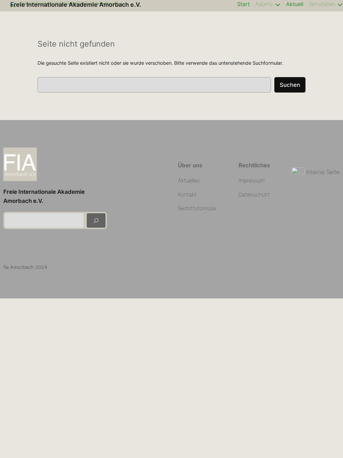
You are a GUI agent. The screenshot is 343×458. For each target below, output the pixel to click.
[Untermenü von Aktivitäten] (340, 4)
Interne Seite (323, 172)
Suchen (290, 84)
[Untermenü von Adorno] (278, 4)
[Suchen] (96, 220)
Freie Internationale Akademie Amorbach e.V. (75, 4)
